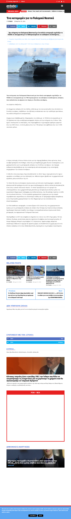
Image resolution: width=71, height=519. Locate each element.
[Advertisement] (35, 145)
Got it (40, 515)
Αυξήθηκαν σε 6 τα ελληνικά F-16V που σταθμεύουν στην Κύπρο (29, 44)
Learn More (33, 515)
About (23, 1)
